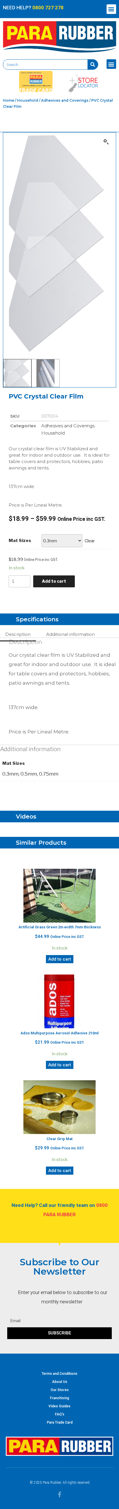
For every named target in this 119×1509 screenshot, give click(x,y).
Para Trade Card (59, 1422)
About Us (59, 1382)
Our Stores (60, 1390)
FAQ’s (59, 1414)
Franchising (59, 1398)
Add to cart (54, 581)
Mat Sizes (20, 540)
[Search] (93, 64)
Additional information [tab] (70, 634)
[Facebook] (59, 1494)
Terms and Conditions (59, 1374)
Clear (90, 540)
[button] (111, 9)
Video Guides (59, 1406)
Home (8, 100)
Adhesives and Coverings (64, 100)
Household (27, 100)
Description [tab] (18, 634)
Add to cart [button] (59, 959)
